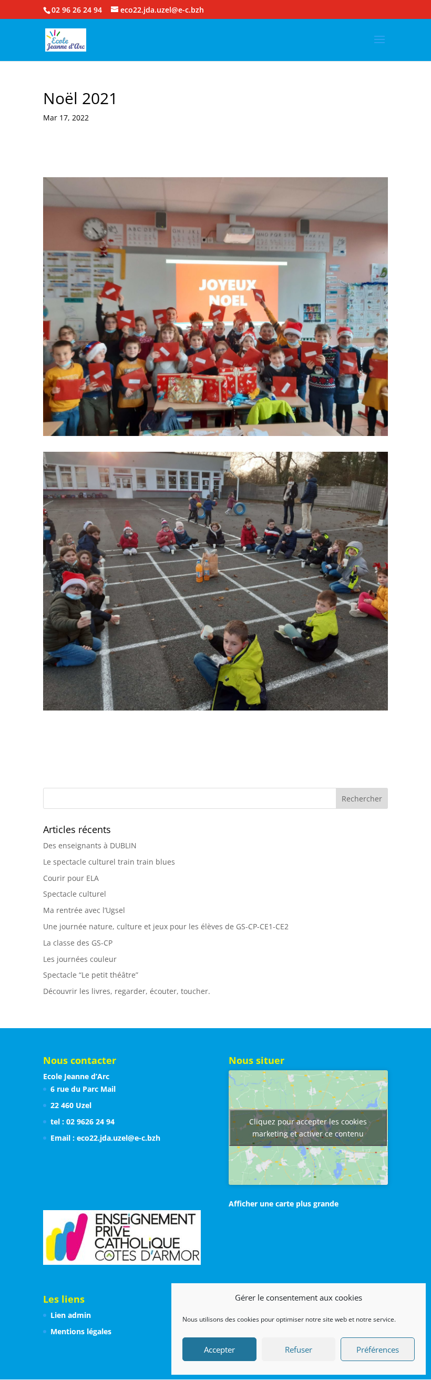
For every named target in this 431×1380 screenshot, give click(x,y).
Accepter (219, 1349)
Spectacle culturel (74, 894)
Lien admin (70, 1315)
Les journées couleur (80, 959)
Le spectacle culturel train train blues (109, 862)
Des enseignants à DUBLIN (90, 845)
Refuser (298, 1349)
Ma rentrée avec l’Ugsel (84, 910)
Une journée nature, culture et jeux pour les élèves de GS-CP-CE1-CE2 (166, 926)
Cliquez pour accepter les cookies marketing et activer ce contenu (308, 1128)
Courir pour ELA (71, 878)
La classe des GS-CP (77, 943)
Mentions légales (80, 1331)
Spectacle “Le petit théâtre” (90, 975)
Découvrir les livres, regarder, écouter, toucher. (126, 991)
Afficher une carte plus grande (283, 1204)
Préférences (377, 1349)
